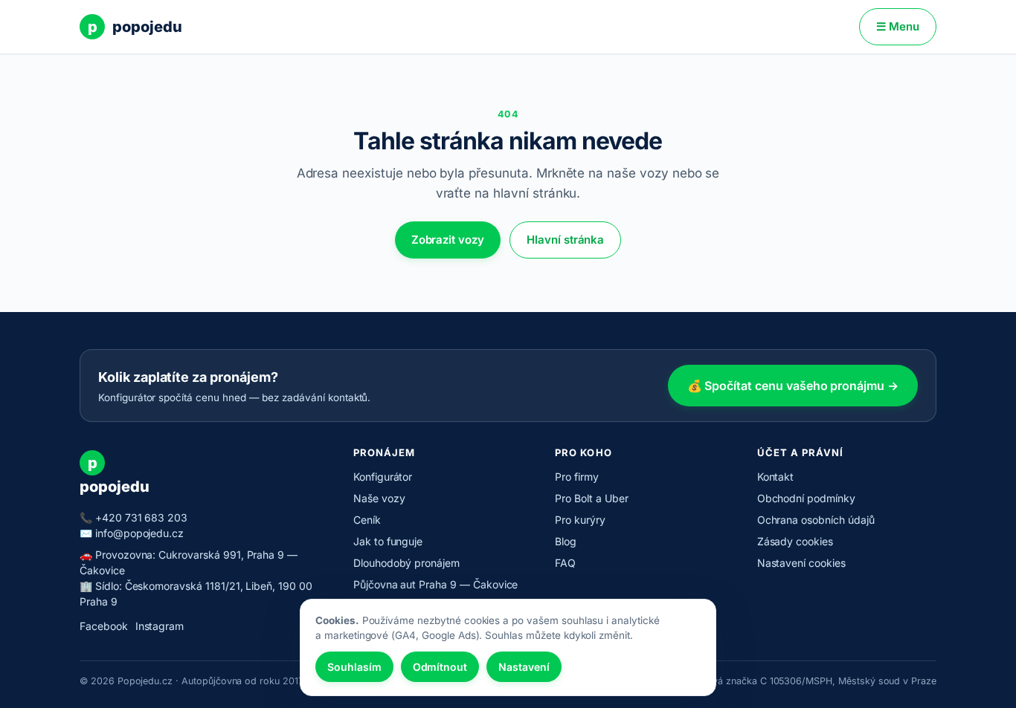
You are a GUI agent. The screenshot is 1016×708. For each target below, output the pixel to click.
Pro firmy (577, 476)
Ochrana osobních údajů (816, 519)
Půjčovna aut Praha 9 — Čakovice (435, 584)
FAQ (565, 562)
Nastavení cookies (801, 562)
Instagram (159, 626)
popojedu (135, 27)
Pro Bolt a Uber (591, 498)
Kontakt (775, 476)
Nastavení (524, 666)
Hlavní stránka (565, 240)
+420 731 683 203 (141, 517)
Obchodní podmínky (806, 498)
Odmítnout (440, 666)
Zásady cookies (795, 541)
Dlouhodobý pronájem (406, 562)
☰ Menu (897, 26)
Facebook (104, 626)
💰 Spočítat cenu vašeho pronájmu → (792, 385)
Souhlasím (354, 666)
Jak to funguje (387, 541)
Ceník (367, 519)
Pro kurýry (580, 519)
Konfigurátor (382, 476)
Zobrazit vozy (447, 240)
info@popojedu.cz (139, 533)
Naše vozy (379, 498)
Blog (565, 541)
